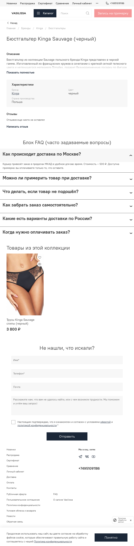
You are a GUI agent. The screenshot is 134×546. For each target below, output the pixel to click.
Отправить (67, 436)
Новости (11, 516)
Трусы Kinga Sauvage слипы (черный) (20, 321)
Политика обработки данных (122, 520)
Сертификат (45, 3)
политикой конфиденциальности (37, 425)
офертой (105, 421)
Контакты (12, 487)
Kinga (39, 28)
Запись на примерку (113, 13)
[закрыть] (130, 520)
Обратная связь (15, 521)
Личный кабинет (82, 3)
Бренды (26, 28)
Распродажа (27, 3)
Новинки (12, 3)
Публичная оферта (16, 494)
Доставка (11, 477)
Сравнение (62, 3)
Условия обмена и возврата (21, 510)
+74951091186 (117, 3)
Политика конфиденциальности (23, 505)
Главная (11, 28)
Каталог (48, 13)
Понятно (111, 537)
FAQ (55, 494)
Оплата (10, 482)
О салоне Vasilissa (63, 499)
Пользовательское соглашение (23, 499)
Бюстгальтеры (57, 28)
